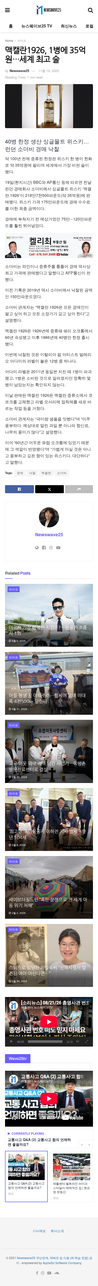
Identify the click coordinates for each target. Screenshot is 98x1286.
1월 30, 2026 (19, 981)
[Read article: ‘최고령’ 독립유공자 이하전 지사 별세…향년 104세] (49, 819)
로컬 (89, 26)
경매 (20, 473)
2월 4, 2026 (18, 845)
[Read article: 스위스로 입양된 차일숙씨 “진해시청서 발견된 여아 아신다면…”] (49, 955)
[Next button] (89, 1144)
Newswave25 (19, 70)
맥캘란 (46, 473)
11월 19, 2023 (48, 70)
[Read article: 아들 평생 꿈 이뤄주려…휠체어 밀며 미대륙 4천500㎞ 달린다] (49, 683)
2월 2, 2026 (18, 913)
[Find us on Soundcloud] (56, 1273)
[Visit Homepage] (48, 10)
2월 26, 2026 (19, 777)
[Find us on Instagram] (42, 1273)
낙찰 (32, 473)
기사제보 (39, 1230)
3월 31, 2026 (19, 709)
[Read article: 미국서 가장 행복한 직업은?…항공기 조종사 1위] (49, 615)
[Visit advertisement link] (49, 245)
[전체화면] (86, 1041)
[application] (49, 1022)
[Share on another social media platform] (79, 489)
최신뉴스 (69, 26)
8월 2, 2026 (18, 640)
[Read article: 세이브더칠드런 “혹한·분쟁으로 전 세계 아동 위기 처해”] (49, 887)
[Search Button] (90, 10)
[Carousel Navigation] (85, 1144)
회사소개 (57, 1230)
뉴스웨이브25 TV (36, 26)
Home (9, 40)
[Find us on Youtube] (49, 1273)
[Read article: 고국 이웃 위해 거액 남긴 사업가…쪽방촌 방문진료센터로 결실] (49, 751)
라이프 (21, 40)
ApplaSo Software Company (62, 1263)
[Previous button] (81, 1144)
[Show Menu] (7, 10)
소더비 (62, 473)
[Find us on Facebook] (37, 1273)
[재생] (11, 1041)
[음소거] (77, 1041)
